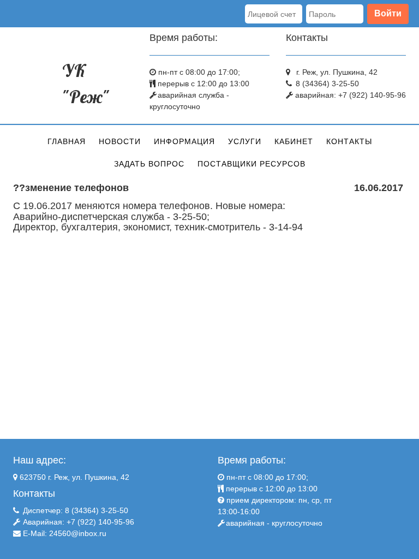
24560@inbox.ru (77, 533)
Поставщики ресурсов (251, 163)
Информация (184, 141)
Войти (388, 13)
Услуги (244, 141)
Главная (66, 141)
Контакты (349, 141)
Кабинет (293, 141)
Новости (120, 141)
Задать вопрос (149, 163)
